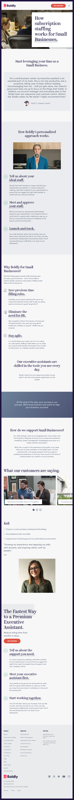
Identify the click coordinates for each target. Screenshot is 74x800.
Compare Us (7, 749)
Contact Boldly (8, 771)
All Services (23, 756)
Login (19, 790)
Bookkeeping (24, 746)
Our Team (6, 756)
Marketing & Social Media (28, 740)
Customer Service (25, 743)
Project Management (26, 737)
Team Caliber (8, 743)
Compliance (7, 753)
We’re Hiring (7, 765)
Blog (5, 762)
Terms (13, 790)
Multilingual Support (26, 749)
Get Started (58, 6)
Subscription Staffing (10, 737)
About (5, 734)
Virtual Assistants (9, 740)
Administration (24, 734)
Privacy (6, 790)
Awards (6, 768)
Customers (7, 746)
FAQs (5, 759)
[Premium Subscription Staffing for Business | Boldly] (10, 5)
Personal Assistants (25, 753)
